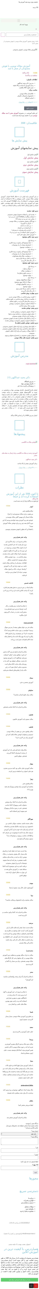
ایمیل (36, 1154)
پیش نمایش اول (30, 157)
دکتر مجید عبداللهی (31, 459)
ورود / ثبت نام (24, 24)
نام (36, 1147)
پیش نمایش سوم (30, 172)
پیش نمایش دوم (30, 165)
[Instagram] (31, 1285)
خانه (37, 41)
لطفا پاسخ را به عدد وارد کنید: (29, 1161)
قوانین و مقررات (29, 1200)
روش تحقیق (31, 41)
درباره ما (31, 1198)
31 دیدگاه (35, 499)
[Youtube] (36, 1285)
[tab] (19, 156)
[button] (18, 20)
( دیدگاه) (25, 73)
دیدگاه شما (34, 1137)
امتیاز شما (34, 1131)
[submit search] (3, 35)
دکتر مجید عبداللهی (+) (18, 377)
